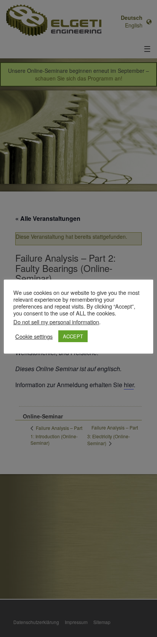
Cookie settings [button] (34, 336)
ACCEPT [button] (73, 336)
